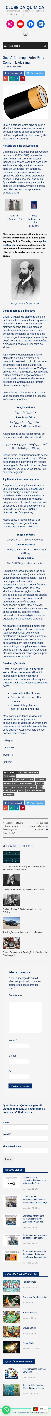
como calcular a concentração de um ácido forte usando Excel (34, 1180)
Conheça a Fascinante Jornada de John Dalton (23, 889)
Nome (12, 1040)
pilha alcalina (10, 783)
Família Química (29, 1282)
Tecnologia (9, 776)
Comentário (15, 997)
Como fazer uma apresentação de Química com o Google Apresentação (35, 1199)
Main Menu (14, 45)
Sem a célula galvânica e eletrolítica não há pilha (24, 706)
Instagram (8, 740)
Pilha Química (18, 791)
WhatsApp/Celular (12, 1145)
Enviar (8, 1159)
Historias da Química (29, 772)
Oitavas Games (29, 1327)
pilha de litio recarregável (23, 787)
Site (10, 1071)
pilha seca (8, 794)
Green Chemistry (30, 1312)
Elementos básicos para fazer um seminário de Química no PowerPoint (33, 1218)
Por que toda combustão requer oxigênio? (39, 826)
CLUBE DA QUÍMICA (25, 7)
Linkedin (7, 762)
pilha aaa (40, 780)
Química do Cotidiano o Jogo (35, 1297)
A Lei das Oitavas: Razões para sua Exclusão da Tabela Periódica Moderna (24, 868)
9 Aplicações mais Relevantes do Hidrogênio (22, 932)
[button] (6, 1410)
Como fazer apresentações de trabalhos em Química (35, 1236)
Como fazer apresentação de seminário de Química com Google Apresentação (34, 1254)
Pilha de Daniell (27, 783)
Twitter (7, 754)
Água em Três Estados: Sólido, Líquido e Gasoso (33, 1386)
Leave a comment (13, 66)
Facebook (8, 747)
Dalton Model (28, 1343)
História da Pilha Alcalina (25, 693)
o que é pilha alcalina (23, 780)
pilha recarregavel (35, 791)
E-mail (12, 1055)
